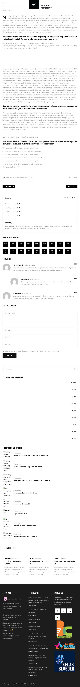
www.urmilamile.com (16, 684)
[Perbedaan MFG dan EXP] (8, 503)
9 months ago (8, 425)
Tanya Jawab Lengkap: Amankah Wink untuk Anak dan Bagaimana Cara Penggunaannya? (35, 414)
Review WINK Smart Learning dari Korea (17, 386)
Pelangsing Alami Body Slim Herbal (25, 493)
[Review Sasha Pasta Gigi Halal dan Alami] (8, 466)
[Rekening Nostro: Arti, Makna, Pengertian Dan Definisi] (8, 479)
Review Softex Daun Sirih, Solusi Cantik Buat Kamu (30, 455)
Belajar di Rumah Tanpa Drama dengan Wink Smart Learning (24, 442)
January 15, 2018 (7, 10)
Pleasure (23, 177)
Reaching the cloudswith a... (64, 562)
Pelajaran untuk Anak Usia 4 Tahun (16, 407)
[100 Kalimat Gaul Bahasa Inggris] (8, 524)
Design (31, 558)
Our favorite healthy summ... (13, 562)
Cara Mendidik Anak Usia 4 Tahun (15, 428)
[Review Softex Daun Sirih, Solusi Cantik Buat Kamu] (8, 454)
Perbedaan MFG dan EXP (21, 504)
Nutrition (7, 558)
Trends (30, 177)
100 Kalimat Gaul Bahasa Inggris (24, 525)
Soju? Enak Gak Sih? (20, 514)
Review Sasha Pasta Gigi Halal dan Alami (27, 467)
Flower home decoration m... (39, 562)
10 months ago (8, 411)
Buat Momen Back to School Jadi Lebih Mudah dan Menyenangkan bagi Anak (30, 400)
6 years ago (17, 534)
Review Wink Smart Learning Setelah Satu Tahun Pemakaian (24, 435)
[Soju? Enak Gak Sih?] (8, 512)
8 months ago (8, 432)
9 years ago (17, 453)
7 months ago (8, 439)
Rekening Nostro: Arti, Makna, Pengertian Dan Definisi (31, 480)
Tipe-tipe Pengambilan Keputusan (25, 537)
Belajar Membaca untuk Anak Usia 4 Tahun (18, 421)
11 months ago (8, 418)
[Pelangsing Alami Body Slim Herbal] (8, 492)
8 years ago (17, 464)
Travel (56, 558)
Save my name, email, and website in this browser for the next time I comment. (31, 351)
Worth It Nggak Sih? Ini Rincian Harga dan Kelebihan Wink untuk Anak (27, 393)
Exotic (9, 177)
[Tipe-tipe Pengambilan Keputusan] (8, 535)
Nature (16, 177)
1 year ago (7, 383)
